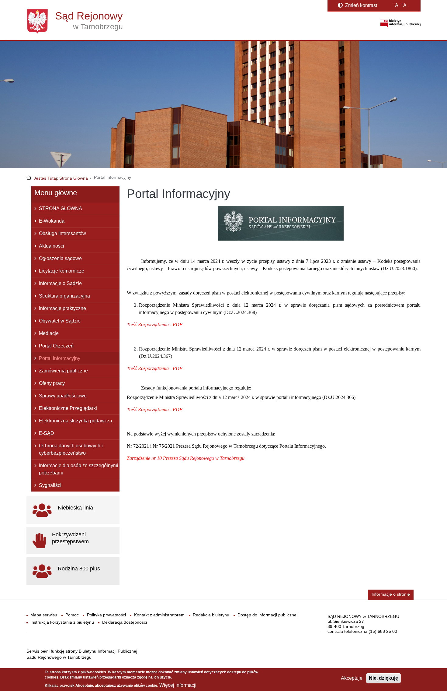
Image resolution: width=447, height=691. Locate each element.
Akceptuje (351, 678)
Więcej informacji (177, 685)
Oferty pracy (52, 383)
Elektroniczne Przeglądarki (68, 408)
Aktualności (51, 246)
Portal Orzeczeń (56, 345)
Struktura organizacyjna (64, 295)
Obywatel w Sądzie (60, 320)
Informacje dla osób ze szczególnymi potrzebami (78, 469)
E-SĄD (46, 433)
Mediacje (49, 333)
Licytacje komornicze (61, 270)
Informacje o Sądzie (60, 283)
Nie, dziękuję (383, 678)
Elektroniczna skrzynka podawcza (75, 420)
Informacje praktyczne (62, 308)
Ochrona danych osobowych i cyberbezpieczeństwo (71, 449)
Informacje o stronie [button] (391, 594)
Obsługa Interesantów (62, 233)
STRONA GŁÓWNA (60, 208)
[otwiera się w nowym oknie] (400, 23)
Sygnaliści (50, 485)
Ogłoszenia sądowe (60, 258)
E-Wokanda (51, 221)
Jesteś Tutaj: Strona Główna (61, 178)
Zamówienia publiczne (63, 370)
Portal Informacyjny (59, 358)
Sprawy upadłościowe (63, 395)
